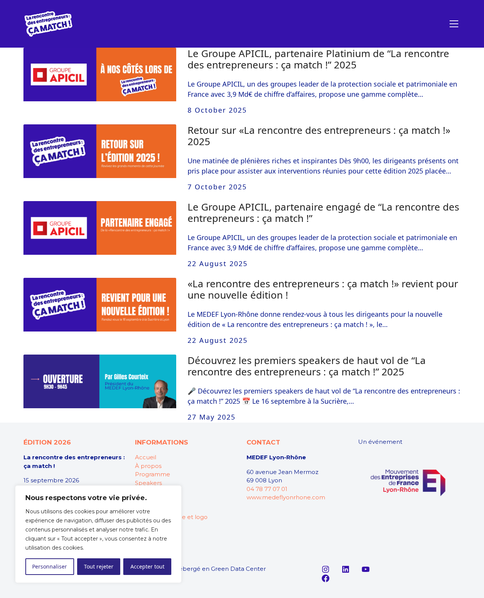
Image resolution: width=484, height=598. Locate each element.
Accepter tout (147, 566)
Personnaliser (49, 566)
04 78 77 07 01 (267, 489)
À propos (148, 465)
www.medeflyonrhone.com (286, 497)
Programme (152, 474)
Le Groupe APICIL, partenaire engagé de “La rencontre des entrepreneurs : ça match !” (323, 212)
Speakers (148, 482)
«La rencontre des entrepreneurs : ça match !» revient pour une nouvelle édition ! (323, 289)
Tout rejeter (98, 566)
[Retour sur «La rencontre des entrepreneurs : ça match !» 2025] (100, 151)
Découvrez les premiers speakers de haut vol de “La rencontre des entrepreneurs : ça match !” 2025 (307, 365)
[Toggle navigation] (454, 23)
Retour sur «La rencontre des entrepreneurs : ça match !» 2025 (319, 135)
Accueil (145, 457)
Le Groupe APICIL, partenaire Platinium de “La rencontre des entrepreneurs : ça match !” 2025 (318, 58)
